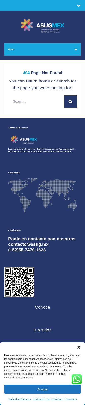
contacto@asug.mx (28, 244)
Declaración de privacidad (47, 399)
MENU (11, 49)
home (44, 80)
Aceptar (42, 389)
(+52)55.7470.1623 (27, 249)
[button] (79, 347)
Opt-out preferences (19, 399)
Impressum (70, 399)
